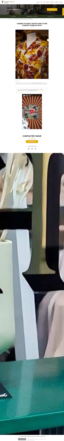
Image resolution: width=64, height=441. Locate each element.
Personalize (38, 439)
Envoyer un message (32, 141)
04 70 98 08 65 (13, 16)
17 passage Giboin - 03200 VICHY (32, 16)
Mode (44, 2)
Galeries (56, 2)
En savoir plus (52, 9)
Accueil (37, 2)
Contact (61, 2)
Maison (47, 2)
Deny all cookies (30, 439)
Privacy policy (44, 439)
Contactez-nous (50, 16)
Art (41, 2)
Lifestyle (52, 2)
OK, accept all (22, 439)
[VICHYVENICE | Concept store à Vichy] (7, 2)
